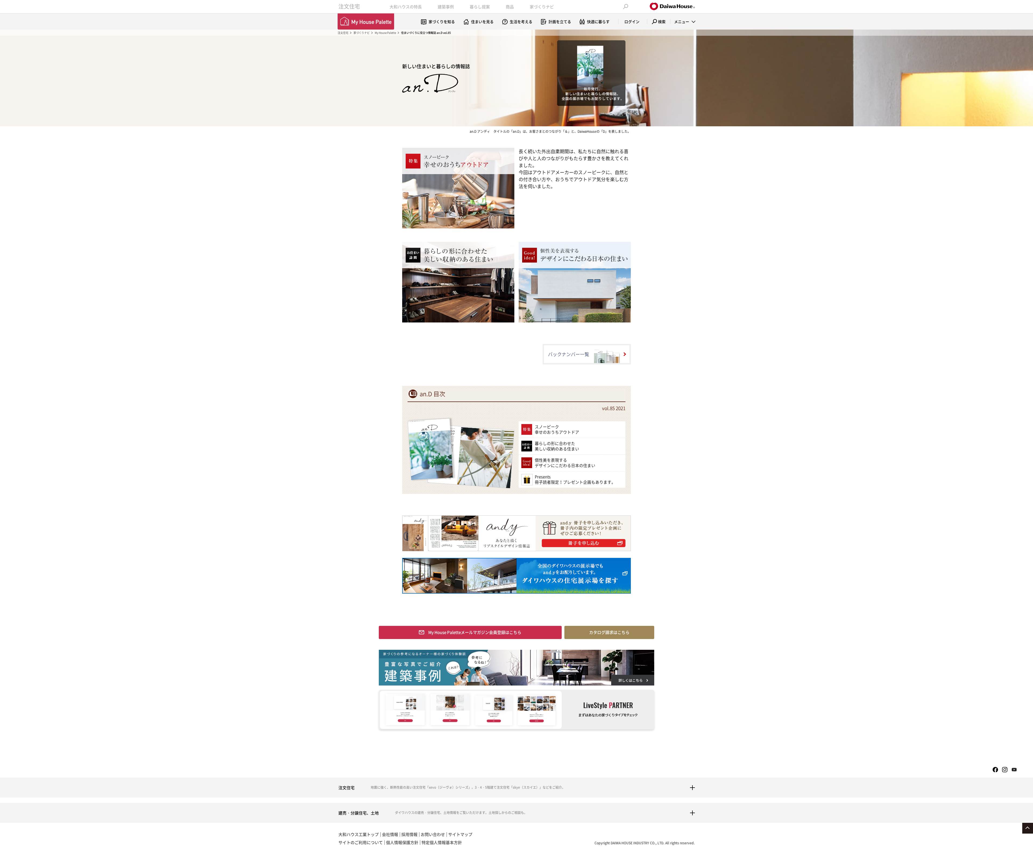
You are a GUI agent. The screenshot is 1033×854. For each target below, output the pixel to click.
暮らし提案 (480, 7)
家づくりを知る (442, 21)
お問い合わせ (433, 834)
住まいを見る (482, 21)
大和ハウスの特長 (406, 7)
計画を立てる (560, 21)
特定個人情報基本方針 (442, 842)
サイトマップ (460, 834)
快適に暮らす (598, 21)
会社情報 (390, 834)
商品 (510, 7)
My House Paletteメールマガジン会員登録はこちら (474, 632)
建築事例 (446, 7)
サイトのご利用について (360, 842)
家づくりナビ (542, 7)
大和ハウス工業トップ (358, 834)
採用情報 (409, 834)
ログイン (631, 21)
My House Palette (385, 33)
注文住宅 (349, 6)
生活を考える (521, 21)
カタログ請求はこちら (609, 632)
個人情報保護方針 (402, 842)
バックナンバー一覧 (568, 354)
